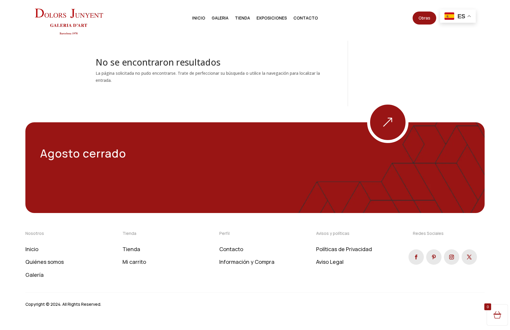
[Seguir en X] (469, 257)
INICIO (198, 18)
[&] (408, 141)
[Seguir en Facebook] (416, 257)
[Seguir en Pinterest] (434, 257)
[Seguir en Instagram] (451, 257)
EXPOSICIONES (271, 18)
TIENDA (242, 18)
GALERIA (220, 18)
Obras (424, 18)
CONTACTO (305, 18)
